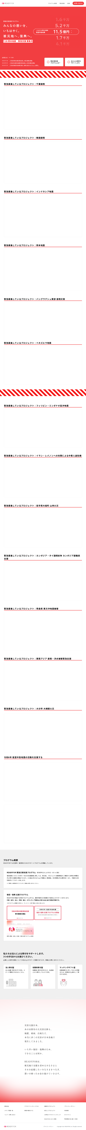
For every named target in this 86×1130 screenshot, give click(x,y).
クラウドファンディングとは (31, 1106)
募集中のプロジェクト (49, 1106)
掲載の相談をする (28, 1110)
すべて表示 (11, 57)
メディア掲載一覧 (8, 1110)
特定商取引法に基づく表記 (70, 1119)
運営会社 (6, 1106)
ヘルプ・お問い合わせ (9, 1114)
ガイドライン (67, 1114)
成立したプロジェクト (49, 1110)
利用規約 (66, 1110)
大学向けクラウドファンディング (52, 1114)
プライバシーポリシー (69, 1106)
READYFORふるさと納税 (50, 1119)
